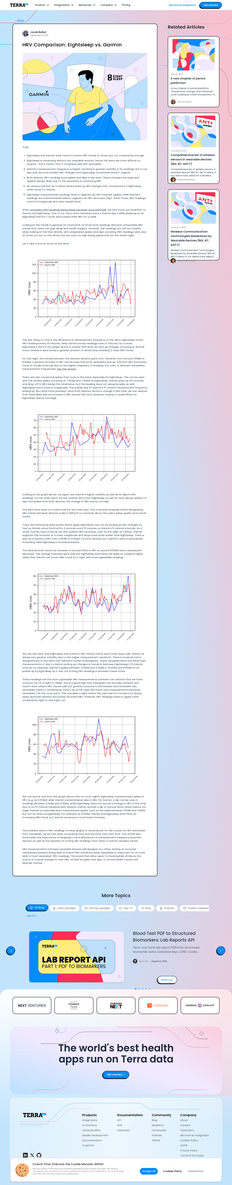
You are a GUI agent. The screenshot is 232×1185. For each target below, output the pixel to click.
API (119, 1120)
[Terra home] (19, 5)
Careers (185, 1125)
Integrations (62, 5)
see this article (66, 369)
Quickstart (123, 1130)
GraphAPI (88, 1145)
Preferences (195, 1171)
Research (158, 1125)
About (184, 1120)
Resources (85, 5)
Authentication (91, 1130)
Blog (154, 1120)
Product (40, 5)
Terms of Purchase (192, 1155)
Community (159, 1130)
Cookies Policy (189, 1140)
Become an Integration (194, 1135)
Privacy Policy (188, 1150)
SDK (119, 1125)
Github (156, 1140)
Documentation (92, 1140)
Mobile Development (95, 1135)
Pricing (126, 5)
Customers (187, 1130)
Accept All (148, 1171)
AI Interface (89, 1125)
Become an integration (182, 5)
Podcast (157, 1135)
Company (107, 5)
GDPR (183, 1145)
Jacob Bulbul (38, 32)
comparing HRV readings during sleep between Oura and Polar (68, 209)
